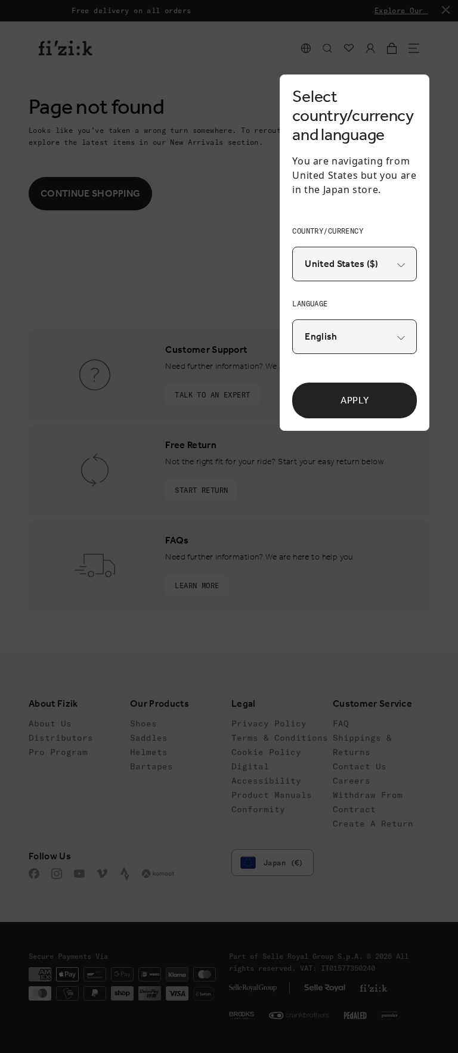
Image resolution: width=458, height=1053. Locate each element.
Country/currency (327, 230)
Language (309, 303)
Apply (355, 400)
